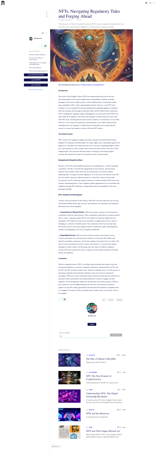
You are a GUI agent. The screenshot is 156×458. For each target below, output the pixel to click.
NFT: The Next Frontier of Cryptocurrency (36, 58)
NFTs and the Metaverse (35, 67)
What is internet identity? (36, 89)
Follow (92, 324)
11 (42, 46)
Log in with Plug (35, 85)
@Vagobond (38, 38)
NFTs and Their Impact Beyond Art (38, 71)
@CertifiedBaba (93, 372)
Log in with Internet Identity (36, 75)
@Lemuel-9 (92, 355)
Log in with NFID (36, 80)
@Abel (90, 427)
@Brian (91, 389)
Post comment (116, 335)
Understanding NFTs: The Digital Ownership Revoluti (37, 63)
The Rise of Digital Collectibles (37, 54)
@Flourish (91, 409)
